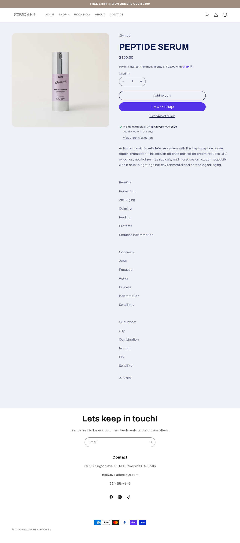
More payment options (162, 116)
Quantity (124, 73)
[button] (64, 15)
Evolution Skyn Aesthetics (36, 530)
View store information (138, 137)
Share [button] (127, 377)
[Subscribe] (151, 442)
